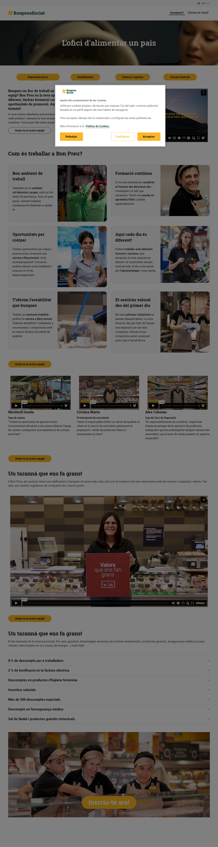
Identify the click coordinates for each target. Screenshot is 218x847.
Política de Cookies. (98, 126)
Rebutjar (71, 136)
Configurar (122, 136)
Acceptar (149, 136)
